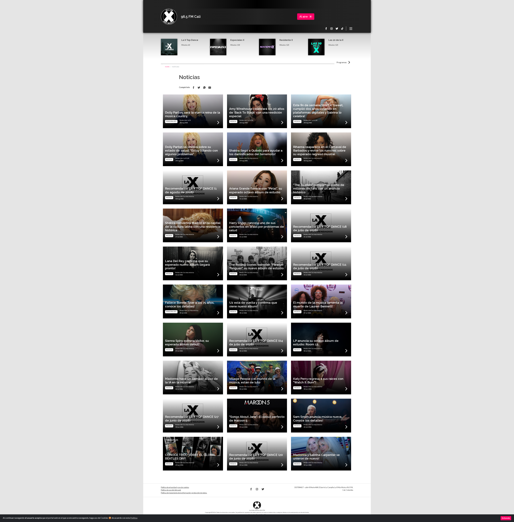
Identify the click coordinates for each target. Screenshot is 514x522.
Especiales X (237, 40)
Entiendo (506, 518)
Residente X (286, 40)
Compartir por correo (209, 87)
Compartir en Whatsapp (204, 87)
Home (167, 67)
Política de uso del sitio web (171, 490)
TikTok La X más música (342, 28)
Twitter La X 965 (337, 28)
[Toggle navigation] (351, 28)
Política (133, 518)
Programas (342, 62)
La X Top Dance (189, 40)
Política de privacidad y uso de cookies (175, 487)
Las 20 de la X (335, 40)
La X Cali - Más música (169, 17)
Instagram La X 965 (331, 28)
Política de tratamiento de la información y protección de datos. (184, 493)
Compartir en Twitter (199, 87)
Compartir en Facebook (193, 87)
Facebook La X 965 (326, 28)
